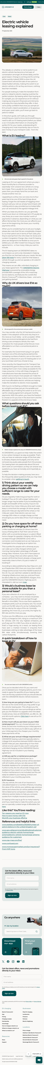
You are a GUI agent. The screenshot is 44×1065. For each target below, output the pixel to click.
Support (4, 1042)
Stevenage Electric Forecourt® (31, 1042)
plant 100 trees (8, 258)
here (4, 807)
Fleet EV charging (27, 1012)
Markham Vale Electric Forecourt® (32, 1033)
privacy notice (10, 890)
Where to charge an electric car (10, 1028)
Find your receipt (30, 942)
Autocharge (5, 1023)
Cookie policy (36, 1056)
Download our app (10, 942)
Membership (5, 1021)
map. (25, 582)
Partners (25, 1019)
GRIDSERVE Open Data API (8, 1056)
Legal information (19, 1056)
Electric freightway (28, 1021)
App (3, 1014)
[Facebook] (8, 961)
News (3, 1039)
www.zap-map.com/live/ (12, 840)
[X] (3, 961)
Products (25, 1016)
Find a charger (28, 7)
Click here (25, 716)
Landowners (26, 1014)
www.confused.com (10, 843)
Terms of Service (37, 1001)
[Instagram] (13, 961)
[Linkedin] (23, 961)
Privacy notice (28, 1056)
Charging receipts (7, 1019)
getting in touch (22, 479)
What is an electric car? (8, 1030)
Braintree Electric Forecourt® (30, 1035)
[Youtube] (18, 961)
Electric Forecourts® (7, 1012)
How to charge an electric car (10, 1026)
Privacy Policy (29, 1001)
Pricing (4, 1016)
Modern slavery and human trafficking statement (12, 1059)
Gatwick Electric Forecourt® (30, 1037)
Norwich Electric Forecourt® (30, 1039)
